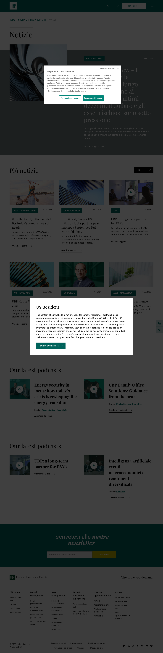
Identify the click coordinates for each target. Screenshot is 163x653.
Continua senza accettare (110, 68)
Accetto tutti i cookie (93, 98)
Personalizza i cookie (70, 98)
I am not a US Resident (49, 346)
